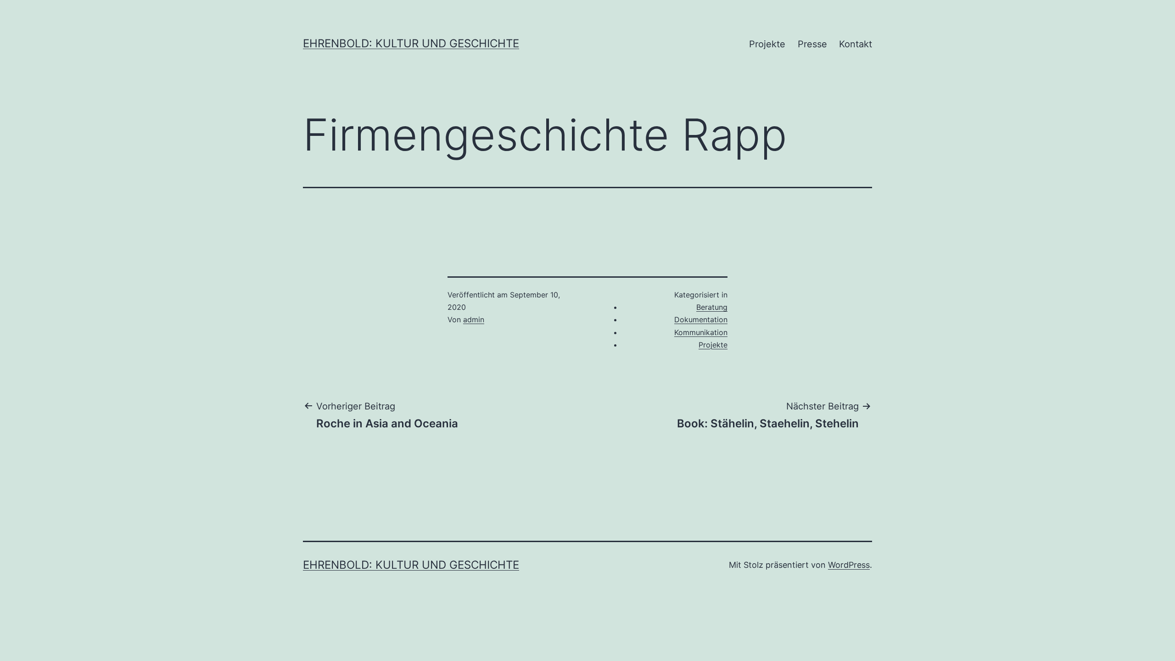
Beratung (711, 307)
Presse (812, 44)
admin (473, 319)
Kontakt (855, 44)
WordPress (849, 565)
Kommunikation (700, 332)
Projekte (767, 44)
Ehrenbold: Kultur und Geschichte (411, 43)
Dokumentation (700, 319)
